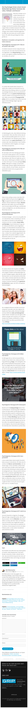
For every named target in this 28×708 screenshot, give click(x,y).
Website (3, 643)
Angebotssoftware (21, 681)
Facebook (18, 571)
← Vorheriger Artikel (7, 658)
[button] (6, 563)
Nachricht (4, 618)
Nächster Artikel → (21, 658)
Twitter (22, 571)
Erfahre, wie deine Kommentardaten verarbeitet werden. (12, 654)
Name (3, 633)
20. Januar (4, 589)
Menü (2, 2)
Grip (17, 698)
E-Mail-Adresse (5, 638)
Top (14, 704)
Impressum (14, 694)
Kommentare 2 (10, 589)
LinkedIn (9, 670)
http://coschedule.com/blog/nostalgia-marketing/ (13, 323)
